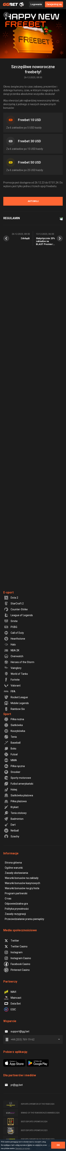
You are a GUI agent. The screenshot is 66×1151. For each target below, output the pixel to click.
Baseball (16, 742)
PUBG (14, 626)
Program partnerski (16, 893)
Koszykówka (18, 730)
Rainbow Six (18, 709)
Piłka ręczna (18, 766)
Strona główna (13, 862)
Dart (13, 824)
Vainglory (16, 668)
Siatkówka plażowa (22, 795)
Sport (7, 714)
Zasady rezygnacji (15, 913)
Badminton (17, 818)
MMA (14, 760)
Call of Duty (17, 632)
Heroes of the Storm (22, 662)
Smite (14, 621)
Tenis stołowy (19, 813)
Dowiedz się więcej (22, 1148)
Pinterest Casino (20, 969)
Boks (13, 748)
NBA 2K (15, 650)
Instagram (17, 952)
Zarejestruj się (54, 4)
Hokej (14, 789)
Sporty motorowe (21, 777)
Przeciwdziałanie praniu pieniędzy (24, 919)
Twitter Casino (19, 946)
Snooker (15, 772)
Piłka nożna (17, 719)
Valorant (16, 685)
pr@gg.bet (17, 1084)
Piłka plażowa (19, 801)
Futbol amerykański (22, 783)
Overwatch (17, 656)
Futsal (14, 754)
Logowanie (36, 4)
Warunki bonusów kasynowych (22, 883)
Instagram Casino (21, 958)
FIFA (13, 691)
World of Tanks (19, 673)
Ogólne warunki (14, 867)
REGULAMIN (11, 218)
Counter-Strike (19, 609)
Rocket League (19, 697)
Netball (15, 830)
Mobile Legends (20, 703)
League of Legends (22, 615)
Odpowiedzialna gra (16, 903)
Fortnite (15, 679)
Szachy (15, 836)
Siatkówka (17, 725)
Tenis (14, 736)
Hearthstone (18, 638)
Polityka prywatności (17, 908)
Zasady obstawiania (16, 872)
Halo (13, 644)
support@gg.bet (20, 1031)
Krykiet (15, 807)
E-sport (8, 592)
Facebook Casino (20, 964)
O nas (8, 898)
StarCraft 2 (17, 603)
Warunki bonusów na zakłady (21, 878)
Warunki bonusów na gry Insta (22, 888)
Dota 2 (14, 597)
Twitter (15, 940)
